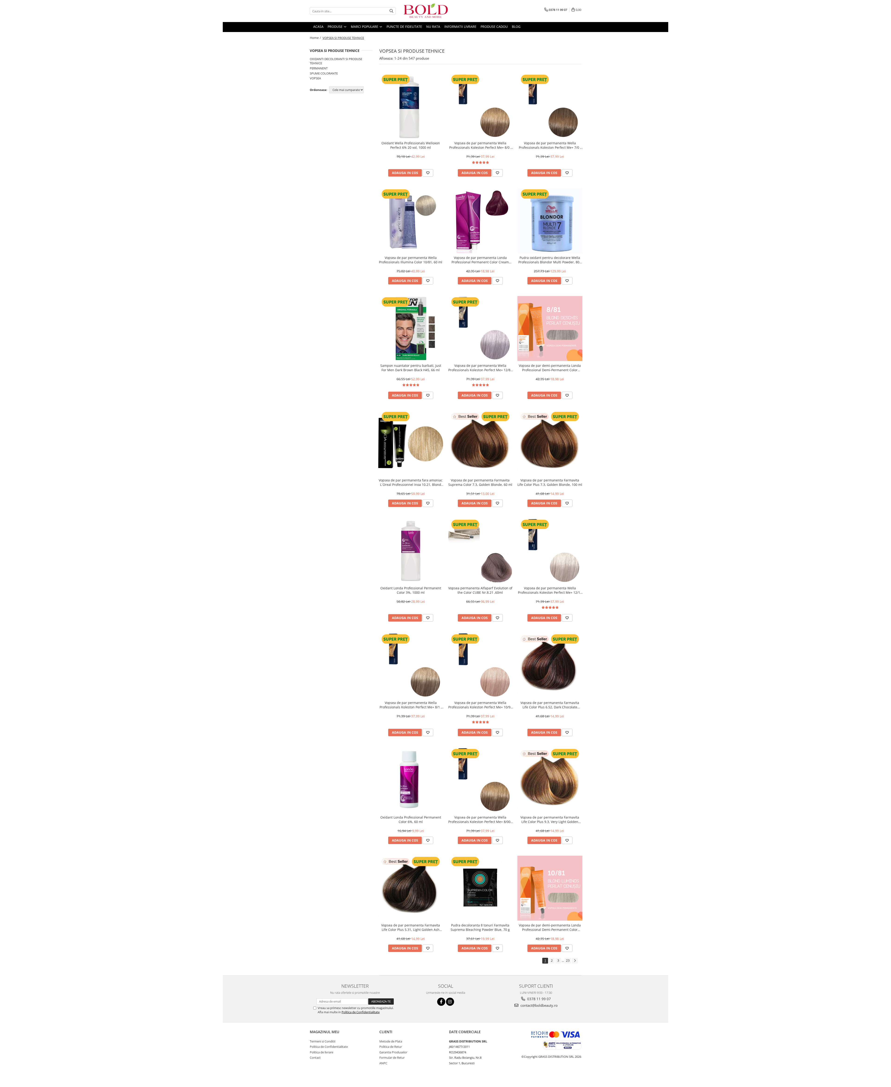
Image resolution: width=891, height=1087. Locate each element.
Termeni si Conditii (322, 1041)
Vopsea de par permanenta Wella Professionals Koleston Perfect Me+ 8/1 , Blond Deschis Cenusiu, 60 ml (411, 704)
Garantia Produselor (393, 1052)
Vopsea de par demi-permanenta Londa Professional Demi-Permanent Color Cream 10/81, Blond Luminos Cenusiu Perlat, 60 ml (550, 927)
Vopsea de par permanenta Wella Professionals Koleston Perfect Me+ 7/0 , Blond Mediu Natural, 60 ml (550, 145)
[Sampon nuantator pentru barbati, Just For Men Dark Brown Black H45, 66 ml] (410, 328)
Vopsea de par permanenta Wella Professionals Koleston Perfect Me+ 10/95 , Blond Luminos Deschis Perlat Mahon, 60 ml (480, 704)
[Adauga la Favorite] (428, 173)
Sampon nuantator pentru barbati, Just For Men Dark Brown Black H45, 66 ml (410, 367)
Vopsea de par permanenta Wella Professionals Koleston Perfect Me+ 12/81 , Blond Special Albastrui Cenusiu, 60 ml (480, 367)
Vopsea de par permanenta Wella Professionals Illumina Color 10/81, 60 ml (410, 259)
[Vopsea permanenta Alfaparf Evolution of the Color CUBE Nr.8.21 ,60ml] (480, 551)
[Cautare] (391, 11)
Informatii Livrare (460, 26)
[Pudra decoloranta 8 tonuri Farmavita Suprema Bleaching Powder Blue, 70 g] (480, 888)
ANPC (383, 1063)
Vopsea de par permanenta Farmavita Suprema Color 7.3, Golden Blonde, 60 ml (480, 482)
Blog (516, 26)
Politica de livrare (321, 1052)
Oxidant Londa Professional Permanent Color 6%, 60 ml (410, 819)
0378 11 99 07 (538, 999)
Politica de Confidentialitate (361, 1012)
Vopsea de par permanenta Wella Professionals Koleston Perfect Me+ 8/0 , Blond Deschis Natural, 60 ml (480, 145)
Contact (315, 1057)
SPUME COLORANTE (324, 73)
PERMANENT (319, 68)
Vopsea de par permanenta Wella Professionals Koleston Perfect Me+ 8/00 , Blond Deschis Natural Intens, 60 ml (480, 819)
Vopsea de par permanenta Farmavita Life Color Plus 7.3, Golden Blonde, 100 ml (549, 482)
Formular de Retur (392, 1057)
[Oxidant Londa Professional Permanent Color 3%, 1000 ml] (410, 551)
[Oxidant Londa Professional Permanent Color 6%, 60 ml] (410, 780)
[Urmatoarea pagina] (575, 961)
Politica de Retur (390, 1047)
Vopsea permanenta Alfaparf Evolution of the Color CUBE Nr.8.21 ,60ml (480, 590)
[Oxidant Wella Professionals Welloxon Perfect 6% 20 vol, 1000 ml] (410, 106)
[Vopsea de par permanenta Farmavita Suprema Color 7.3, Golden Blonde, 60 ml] (480, 443)
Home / (316, 37)
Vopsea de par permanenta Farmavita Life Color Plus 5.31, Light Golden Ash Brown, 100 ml (410, 927)
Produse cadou (494, 26)
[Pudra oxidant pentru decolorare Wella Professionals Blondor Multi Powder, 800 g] (549, 220)
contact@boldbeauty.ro (539, 1005)
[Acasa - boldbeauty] (426, 11)
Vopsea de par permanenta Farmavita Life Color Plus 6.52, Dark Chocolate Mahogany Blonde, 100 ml (549, 704)
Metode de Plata (390, 1041)
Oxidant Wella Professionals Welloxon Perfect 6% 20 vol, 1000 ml (410, 145)
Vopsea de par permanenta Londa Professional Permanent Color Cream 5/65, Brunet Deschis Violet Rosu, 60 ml (480, 259)
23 (568, 960)
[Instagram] (450, 1002)
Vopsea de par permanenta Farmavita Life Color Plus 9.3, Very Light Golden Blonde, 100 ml (549, 819)
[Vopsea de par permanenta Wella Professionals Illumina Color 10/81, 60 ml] (410, 220)
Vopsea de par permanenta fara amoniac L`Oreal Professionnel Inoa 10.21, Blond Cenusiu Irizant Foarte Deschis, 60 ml (410, 482)
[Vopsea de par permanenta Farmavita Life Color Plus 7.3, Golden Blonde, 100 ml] (549, 443)
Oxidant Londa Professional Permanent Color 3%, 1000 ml (410, 590)
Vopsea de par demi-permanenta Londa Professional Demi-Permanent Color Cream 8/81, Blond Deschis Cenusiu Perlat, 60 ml (550, 367)
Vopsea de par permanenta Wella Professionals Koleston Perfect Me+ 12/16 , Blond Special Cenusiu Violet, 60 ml (550, 590)
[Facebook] (441, 1002)
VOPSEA (315, 78)
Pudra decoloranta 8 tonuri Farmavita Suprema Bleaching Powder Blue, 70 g (480, 927)
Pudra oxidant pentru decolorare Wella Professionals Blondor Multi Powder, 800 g (549, 259)
